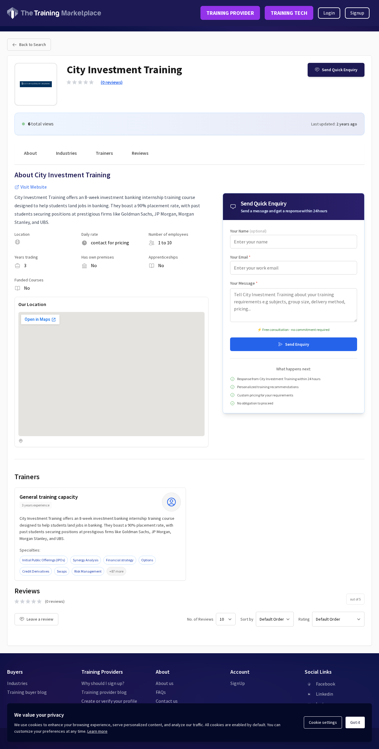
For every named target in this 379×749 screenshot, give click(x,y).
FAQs (161, 692)
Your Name (248, 231)
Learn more (97, 731)
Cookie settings (323, 722)
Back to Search (32, 44)
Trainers (104, 153)
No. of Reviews (200, 619)
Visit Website (33, 187)
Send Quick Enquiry (339, 69)
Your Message (244, 283)
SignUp (237, 683)
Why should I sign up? (102, 683)
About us (165, 683)
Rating (304, 619)
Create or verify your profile (109, 701)
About (30, 153)
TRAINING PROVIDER (230, 12)
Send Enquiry (297, 344)
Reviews (140, 153)
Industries (66, 153)
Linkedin (324, 694)
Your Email (240, 257)
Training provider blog (104, 692)
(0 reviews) (112, 82)
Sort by (246, 619)
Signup (357, 13)
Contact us (167, 701)
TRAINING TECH (289, 12)
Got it (355, 722)
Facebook (325, 684)
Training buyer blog (27, 692)
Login (329, 13)
